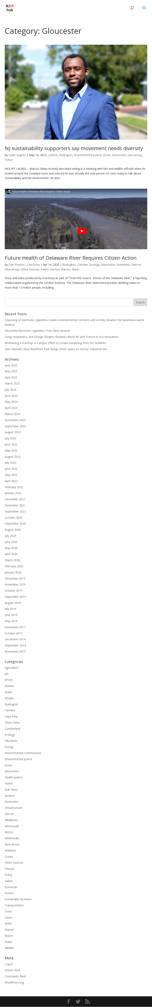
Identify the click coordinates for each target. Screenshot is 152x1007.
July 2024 (10, 389)
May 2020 (11, 548)
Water (75, 269)
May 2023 (11, 450)
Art (7, 674)
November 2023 (15, 420)
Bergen (9, 698)
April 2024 (11, 408)
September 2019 (15, 597)
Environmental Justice (88, 155)
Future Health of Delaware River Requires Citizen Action (71, 257)
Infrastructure (13, 808)
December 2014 (15, 639)
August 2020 (13, 529)
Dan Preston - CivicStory (24, 264)
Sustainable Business (18, 899)
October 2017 (13, 633)
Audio (8, 692)
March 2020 (12, 560)
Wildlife (9, 948)
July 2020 (10, 536)
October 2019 (13, 590)
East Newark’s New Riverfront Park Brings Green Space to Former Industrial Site (56, 349)
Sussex (54, 269)
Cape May (11, 716)
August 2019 (13, 603)
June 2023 (11, 444)
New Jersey (134, 155)
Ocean (9, 856)
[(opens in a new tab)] (76, 219)
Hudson (10, 796)
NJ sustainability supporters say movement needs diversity (74, 148)
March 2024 (12, 414)
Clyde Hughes (17, 155)
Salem (45, 269)
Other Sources (30, 269)
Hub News (11, 789)
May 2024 (11, 402)
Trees (8, 911)
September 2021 (15, 511)
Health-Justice (13, 777)
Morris (9, 832)
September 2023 (15, 426)
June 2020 (11, 542)
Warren (65, 269)
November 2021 (15, 505)
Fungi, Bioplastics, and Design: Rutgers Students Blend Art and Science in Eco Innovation (61, 337)
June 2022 (11, 469)
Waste (9, 936)
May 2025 (11, 371)
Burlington (65, 155)
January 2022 (13, 493)
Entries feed (12, 970)
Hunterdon (123, 264)
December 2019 (15, 578)
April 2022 (11, 481)
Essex (106, 155)
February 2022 (14, 487)
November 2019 (15, 584)
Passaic (9, 869)
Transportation (14, 905)
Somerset (11, 887)
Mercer (136, 264)
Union (8, 917)
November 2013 (15, 651)
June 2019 (11, 615)
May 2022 (11, 475)
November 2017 (15, 627)
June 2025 (11, 365)
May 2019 (11, 621)
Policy (8, 160)
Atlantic (9, 686)
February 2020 (14, 566)
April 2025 (11, 377)
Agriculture (11, 668)
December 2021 (15, 499)
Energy (9, 747)
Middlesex (11, 820)
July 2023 (10, 438)
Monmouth (12, 826)
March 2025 (12, 383)
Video (8, 923)
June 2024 (11, 396)
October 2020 (13, 517)
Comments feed (15, 976)
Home (9, 783)
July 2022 (10, 462)
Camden (82, 264)
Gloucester (119, 155)
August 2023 (13, 432)
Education (11, 741)
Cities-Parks (12, 722)
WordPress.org (14, 982)
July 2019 (10, 609)
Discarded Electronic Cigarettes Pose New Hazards (37, 331)
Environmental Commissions (23, 753)
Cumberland (12, 728)
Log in (9, 964)
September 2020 (15, 523)
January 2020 (13, 572)
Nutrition (10, 850)
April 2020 (11, 554)
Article (54, 155)
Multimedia (12, 838)
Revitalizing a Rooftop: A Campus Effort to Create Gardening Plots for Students (55, 343)
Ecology (94, 264)
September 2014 (15, 645)
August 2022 (13, 457)
